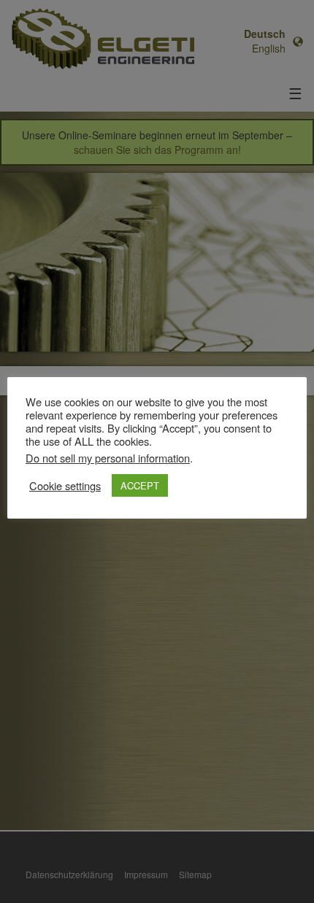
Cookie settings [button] (65, 485)
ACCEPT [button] (139, 485)
